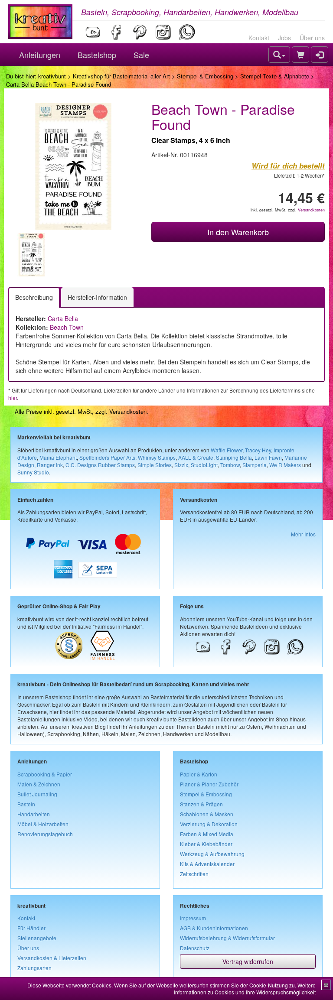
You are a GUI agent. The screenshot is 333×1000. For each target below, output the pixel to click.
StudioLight (204, 464)
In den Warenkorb (238, 231)
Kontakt (258, 37)
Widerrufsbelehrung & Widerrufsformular (227, 938)
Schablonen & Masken (206, 814)
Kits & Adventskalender (207, 863)
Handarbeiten (33, 814)
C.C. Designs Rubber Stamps (100, 464)
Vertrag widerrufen (247, 961)
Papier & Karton (198, 774)
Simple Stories (154, 464)
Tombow (230, 464)
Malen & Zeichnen (38, 784)
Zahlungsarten (34, 967)
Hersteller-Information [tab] (97, 297)
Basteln (26, 804)
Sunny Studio (33, 472)
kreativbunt (52, 76)
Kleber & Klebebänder (206, 843)
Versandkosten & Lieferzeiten (51, 957)
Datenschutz (194, 947)
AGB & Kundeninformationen (214, 928)
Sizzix (181, 464)
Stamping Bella (234, 457)
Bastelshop (97, 54)
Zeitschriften (194, 873)
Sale (141, 54)
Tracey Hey (258, 450)
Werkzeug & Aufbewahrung (212, 853)
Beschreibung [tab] (34, 297)
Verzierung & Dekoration (209, 824)
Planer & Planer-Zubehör (209, 784)
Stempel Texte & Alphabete (274, 76)
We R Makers (285, 464)
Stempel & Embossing (205, 76)
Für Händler (31, 928)
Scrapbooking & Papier (44, 774)
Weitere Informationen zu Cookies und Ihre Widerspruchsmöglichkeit (245, 988)
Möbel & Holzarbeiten (43, 824)
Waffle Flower (226, 450)
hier (12, 397)
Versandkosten (311, 210)
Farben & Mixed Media (206, 834)
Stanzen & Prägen (201, 804)
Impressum (193, 918)
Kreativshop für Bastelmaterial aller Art (121, 76)
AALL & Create (195, 457)
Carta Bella (63, 318)
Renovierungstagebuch (45, 834)
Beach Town (67, 327)
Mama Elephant (58, 457)
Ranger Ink (50, 464)
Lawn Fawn (268, 457)
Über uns (312, 37)
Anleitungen (39, 54)
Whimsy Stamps (157, 457)
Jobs (284, 37)
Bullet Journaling (37, 794)
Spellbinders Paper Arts (107, 457)
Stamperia (254, 464)
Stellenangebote (36, 938)
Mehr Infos (303, 534)
